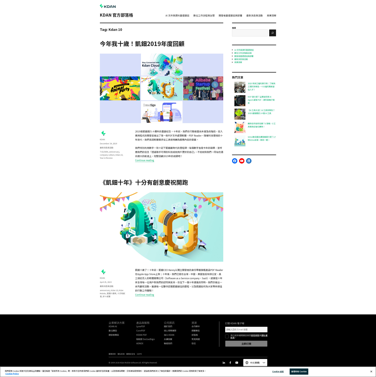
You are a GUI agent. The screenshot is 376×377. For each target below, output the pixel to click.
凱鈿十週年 (111, 293)
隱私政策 (121, 354)
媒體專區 (196, 330)
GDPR (139, 354)
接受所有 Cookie (299, 371)
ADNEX (139, 343)
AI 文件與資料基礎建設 (177, 15)
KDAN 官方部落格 (116, 15)
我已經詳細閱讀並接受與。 (248, 336)
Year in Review (106, 157)
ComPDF (140, 330)
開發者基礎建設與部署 (230, 15)
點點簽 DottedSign (145, 339)
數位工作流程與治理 (204, 15)
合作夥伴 (196, 326)
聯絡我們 (168, 343)
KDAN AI (113, 326)
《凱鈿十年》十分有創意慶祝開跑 (144, 182)
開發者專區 (114, 335)
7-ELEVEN (104, 151)
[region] (188, 372)
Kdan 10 (119, 154)
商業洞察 (271, 15)
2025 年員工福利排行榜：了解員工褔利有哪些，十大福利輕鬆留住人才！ (261, 86)
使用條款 (255, 335)
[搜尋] (272, 32)
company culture (107, 154)
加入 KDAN (169, 335)
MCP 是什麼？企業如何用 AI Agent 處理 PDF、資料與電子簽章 (261, 99)
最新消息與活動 (254, 15)
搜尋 (234, 27)
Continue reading (144, 160)
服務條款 (112, 354)
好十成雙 (106, 296)
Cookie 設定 (278, 371)
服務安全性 (130, 354)
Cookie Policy (12, 373)
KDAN (102, 139)
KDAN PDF (141, 335)
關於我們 (168, 326)
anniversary (114, 151)
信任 (194, 343)
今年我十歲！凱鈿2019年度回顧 (142, 43)
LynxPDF (140, 326)
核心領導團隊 (170, 330)
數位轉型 (113, 330)
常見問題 (196, 339)
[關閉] (371, 371)
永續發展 (168, 339)
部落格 (195, 335)
